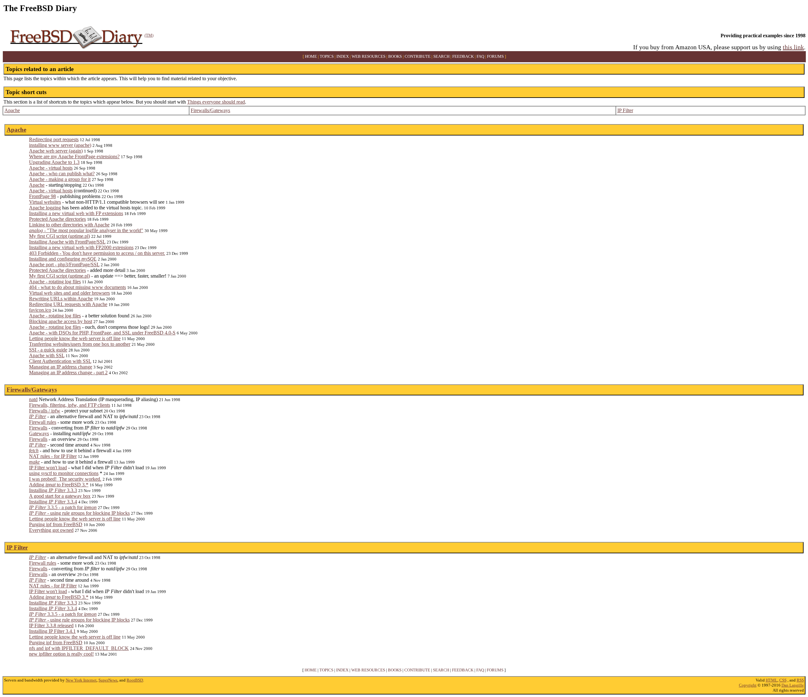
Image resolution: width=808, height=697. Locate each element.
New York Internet (81, 680)
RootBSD (135, 680)
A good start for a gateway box (60, 496)
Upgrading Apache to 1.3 (54, 162)
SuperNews (107, 680)
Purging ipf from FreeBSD (55, 524)
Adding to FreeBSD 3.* (58, 484)
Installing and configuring (63, 258)
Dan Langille (792, 685)
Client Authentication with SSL (60, 361)
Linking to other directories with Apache (69, 224)
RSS (800, 680)
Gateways (39, 433)
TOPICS (327, 56)
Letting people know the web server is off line (75, 338)
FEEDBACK (463, 56)
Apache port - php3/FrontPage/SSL (64, 264)
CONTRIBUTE (418, 56)
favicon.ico (40, 310)
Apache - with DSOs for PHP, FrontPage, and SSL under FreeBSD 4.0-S (102, 332)
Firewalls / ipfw (44, 410)
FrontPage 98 (42, 196)
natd (33, 399)
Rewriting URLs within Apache (61, 298)
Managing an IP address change (60, 367)
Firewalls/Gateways (210, 110)
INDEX (342, 56)
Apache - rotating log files (55, 281)
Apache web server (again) (56, 150)
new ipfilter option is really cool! (61, 654)
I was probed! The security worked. (65, 479)
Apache (12, 110)
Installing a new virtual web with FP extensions (76, 213)
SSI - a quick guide (48, 349)
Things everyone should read (216, 102)
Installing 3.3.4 (53, 501)
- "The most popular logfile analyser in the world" (86, 230)
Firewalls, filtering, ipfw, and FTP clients (69, 405)
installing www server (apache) (60, 145)
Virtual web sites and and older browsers (69, 293)
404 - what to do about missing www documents (77, 287)
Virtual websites (45, 202)
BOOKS (395, 56)
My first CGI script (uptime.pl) (59, 236)
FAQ (480, 56)
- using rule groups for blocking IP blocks (79, 513)
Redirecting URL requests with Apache (68, 304)
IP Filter (625, 110)
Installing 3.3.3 (53, 490)
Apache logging (45, 207)
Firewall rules (42, 422)
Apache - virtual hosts (51, 168)
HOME (311, 56)
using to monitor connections (63, 473)
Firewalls (38, 427)
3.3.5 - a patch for (63, 507)
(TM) (149, 35)
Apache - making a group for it (60, 179)
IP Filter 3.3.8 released (51, 625)
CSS (783, 680)
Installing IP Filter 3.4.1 (52, 631)
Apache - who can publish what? (62, 173)
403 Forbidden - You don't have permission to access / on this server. (97, 253)
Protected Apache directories (57, 219)
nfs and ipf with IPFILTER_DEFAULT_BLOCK (79, 648)
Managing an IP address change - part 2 (68, 372)
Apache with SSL (46, 355)
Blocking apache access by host (60, 321)
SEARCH (441, 56)
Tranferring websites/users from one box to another (79, 344)
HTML (771, 680)
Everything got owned (51, 530)
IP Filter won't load (48, 467)
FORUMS (495, 56)
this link (793, 47)
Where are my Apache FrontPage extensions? (74, 156)
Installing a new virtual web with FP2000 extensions (81, 247)
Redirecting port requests (54, 139)
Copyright (748, 685)
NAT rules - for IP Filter (53, 456)
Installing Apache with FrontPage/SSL (67, 241)
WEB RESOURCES (368, 56)
